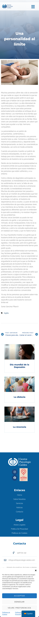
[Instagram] (15, 472)
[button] (36, 570)
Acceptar (19, 596)
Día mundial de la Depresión (19, 365)
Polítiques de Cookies (6, 613)
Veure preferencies (19, 608)
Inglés (6, 313)
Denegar (20, 602)
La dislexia (19, 397)
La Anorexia (19, 427)
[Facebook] (15, 478)
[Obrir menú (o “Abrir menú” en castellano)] (33, 7)
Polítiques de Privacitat (19, 613)
